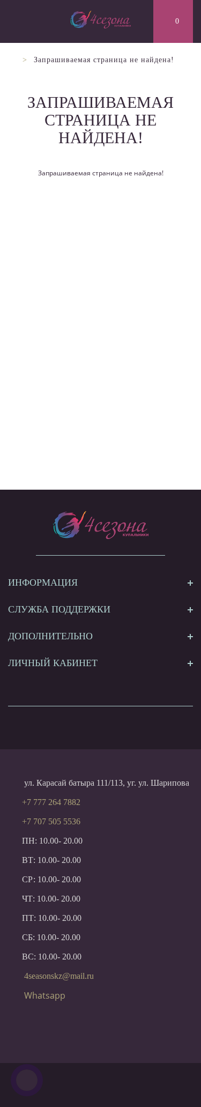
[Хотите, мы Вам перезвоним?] (27, 1080)
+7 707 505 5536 (51, 821)
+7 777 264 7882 (51, 802)
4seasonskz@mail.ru (59, 975)
